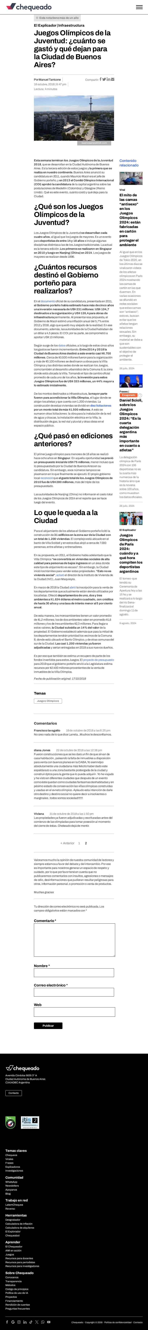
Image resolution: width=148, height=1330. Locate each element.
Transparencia (13, 1281)
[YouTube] (48, 1322)
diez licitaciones (100, 405)
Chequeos (11, 1155)
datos (61, 345)
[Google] (14, 1322)
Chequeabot (12, 1235)
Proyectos (11, 1297)
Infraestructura (71, 25)
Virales (9, 1159)
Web (38, 1005)
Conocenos (11, 1277)
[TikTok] (32, 1322)
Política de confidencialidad (118, 1322)
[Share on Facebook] (101, 79)
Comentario (45, 921)
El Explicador (45, 25)
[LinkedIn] (26, 1322)
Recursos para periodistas (20, 1262)
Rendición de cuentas (17, 1304)
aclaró (60, 575)
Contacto (13, 1093)
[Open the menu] (139, 7)
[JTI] (30, 1122)
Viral (122, 190)
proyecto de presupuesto (98, 659)
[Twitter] (38, 1322)
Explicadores (12, 1167)
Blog (8, 1193)
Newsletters (12, 1185)
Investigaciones (14, 1170)
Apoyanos (11, 1189)
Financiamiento (14, 1301)
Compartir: (92, 79)
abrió (72, 587)
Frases (123, 391)
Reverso (10, 1208)
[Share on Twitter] (104, 79)
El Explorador (13, 1231)
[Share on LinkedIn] (108, 79)
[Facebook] (8, 1322)
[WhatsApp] (44, 1322)
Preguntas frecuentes (17, 1308)
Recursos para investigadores (22, 1266)
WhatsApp (11, 1182)
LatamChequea (14, 1204)
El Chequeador (13, 1246)
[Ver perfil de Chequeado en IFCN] (10, 1122)
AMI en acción (13, 1250)
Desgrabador (12, 1219)
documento (48, 301)
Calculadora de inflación (18, 1223)
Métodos (10, 1285)
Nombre (42, 966)
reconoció (46, 478)
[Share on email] (112, 79)
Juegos (9, 1254)
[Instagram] (20, 1322)
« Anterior (67, 843)
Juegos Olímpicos (48, 701)
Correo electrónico (51, 985)
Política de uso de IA (16, 1293)
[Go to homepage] (22, 7)
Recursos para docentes (19, 1258)
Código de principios (16, 1289)
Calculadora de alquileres (19, 1227)
